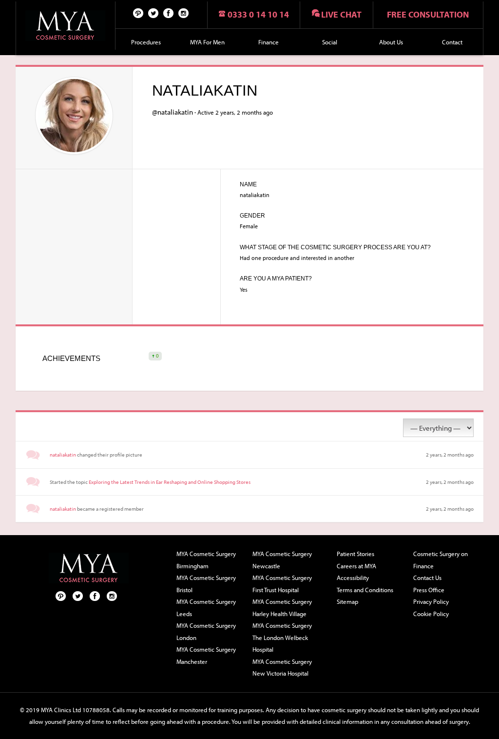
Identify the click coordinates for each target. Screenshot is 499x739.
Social (329, 42)
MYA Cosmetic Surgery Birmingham (206, 560)
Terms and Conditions (365, 590)
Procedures (146, 42)
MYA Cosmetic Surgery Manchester (206, 655)
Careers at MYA (356, 566)
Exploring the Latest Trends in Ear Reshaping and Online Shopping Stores (169, 482)
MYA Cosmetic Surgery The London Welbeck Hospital (282, 637)
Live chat (341, 14)
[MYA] (65, 25)
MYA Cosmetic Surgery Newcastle (282, 560)
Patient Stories (355, 554)
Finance (268, 42)
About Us (391, 42)
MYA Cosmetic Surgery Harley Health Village (282, 608)
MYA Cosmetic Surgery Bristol (206, 584)
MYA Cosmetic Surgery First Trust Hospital (282, 584)
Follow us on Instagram (183, 12)
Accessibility (353, 577)
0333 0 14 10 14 (258, 14)
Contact (452, 42)
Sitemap (347, 601)
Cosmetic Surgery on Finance (440, 560)
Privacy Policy (431, 601)
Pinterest (138, 12)
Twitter (153, 12)
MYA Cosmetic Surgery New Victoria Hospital (282, 668)
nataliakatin (63, 454)
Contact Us (427, 577)
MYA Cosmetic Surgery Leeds (206, 608)
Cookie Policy (431, 614)
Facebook (168, 12)
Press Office (428, 590)
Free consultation (428, 14)
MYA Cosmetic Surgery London (206, 631)
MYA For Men (207, 42)
